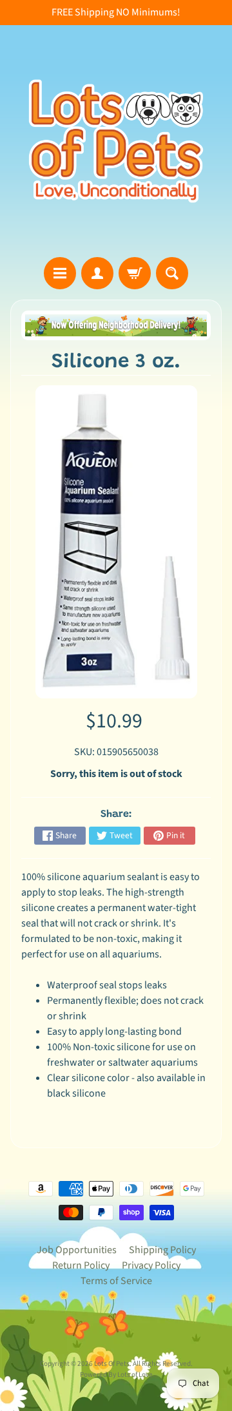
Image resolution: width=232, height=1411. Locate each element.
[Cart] (135, 273)
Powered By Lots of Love (116, 1374)
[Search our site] (172, 273)
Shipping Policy (162, 1250)
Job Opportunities (77, 1250)
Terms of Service (116, 1281)
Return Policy (81, 1265)
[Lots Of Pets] (116, 141)
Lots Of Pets (112, 1363)
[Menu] (60, 273)
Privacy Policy (151, 1265)
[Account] (97, 273)
